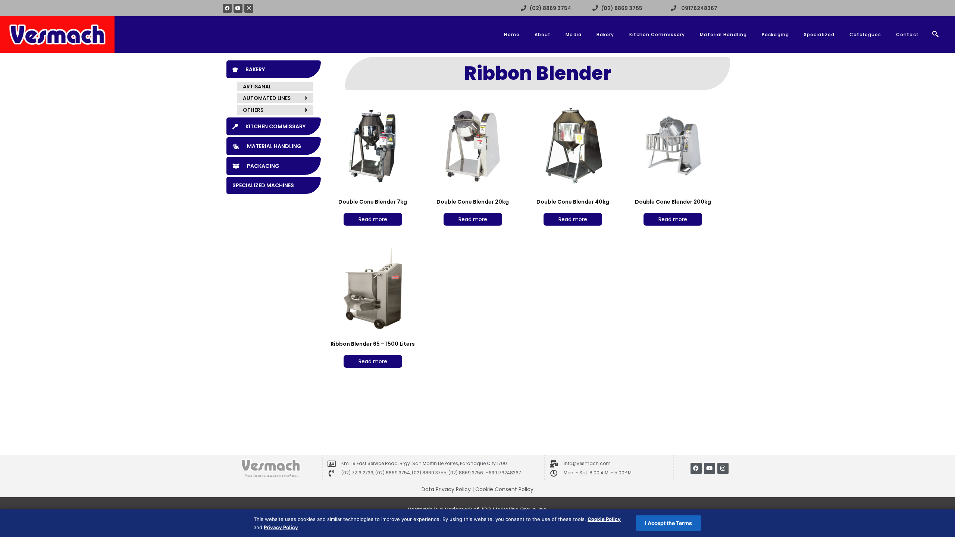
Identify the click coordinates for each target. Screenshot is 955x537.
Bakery (605, 34)
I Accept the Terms (668, 523)
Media (574, 34)
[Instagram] (248, 8)
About (543, 34)
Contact (907, 34)
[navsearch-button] (935, 34)
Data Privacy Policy (446, 489)
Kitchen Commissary (657, 34)
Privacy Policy (281, 527)
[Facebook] (227, 8)
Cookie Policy (604, 519)
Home (511, 34)
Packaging (775, 34)
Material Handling (723, 34)
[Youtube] (238, 8)
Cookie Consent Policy (504, 489)
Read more (372, 219)
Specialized (819, 34)
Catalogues (865, 34)
